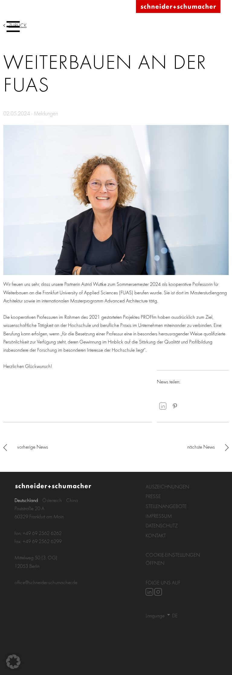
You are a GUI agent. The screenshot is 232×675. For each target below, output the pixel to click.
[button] (13, 661)
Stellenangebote (166, 506)
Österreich (52, 500)
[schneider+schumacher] (178, 7)
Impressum (159, 516)
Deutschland (26, 500)
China (72, 500)
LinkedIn (163, 406)
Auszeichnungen (167, 486)
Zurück (17, 25)
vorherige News (32, 446)
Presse (153, 496)
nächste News (201, 446)
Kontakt (156, 535)
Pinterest (175, 406)
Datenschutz (162, 525)
